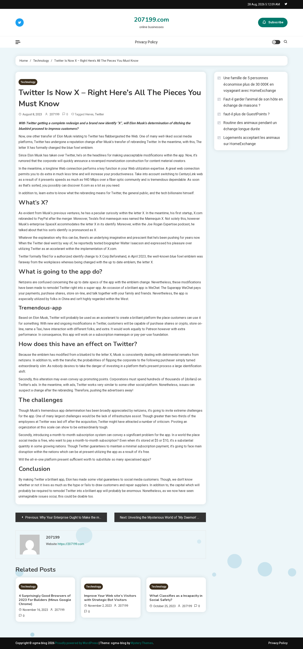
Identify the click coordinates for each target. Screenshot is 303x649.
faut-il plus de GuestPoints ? (246, 114)
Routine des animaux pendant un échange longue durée (250, 126)
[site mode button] (276, 42)
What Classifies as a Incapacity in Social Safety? (175, 598)
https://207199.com (71, 544)
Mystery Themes (142, 643)
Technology (28, 82)
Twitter (99, 114)
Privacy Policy (146, 42)
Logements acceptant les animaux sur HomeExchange (251, 140)
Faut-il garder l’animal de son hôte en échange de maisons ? (253, 102)
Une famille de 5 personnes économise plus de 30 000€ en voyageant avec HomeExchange (249, 84)
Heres (89, 114)
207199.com (151, 19)
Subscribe (275, 22)
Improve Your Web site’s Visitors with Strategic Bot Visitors (110, 598)
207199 (54, 114)
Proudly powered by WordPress (77, 643)
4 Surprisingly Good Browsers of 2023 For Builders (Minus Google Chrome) (45, 600)
